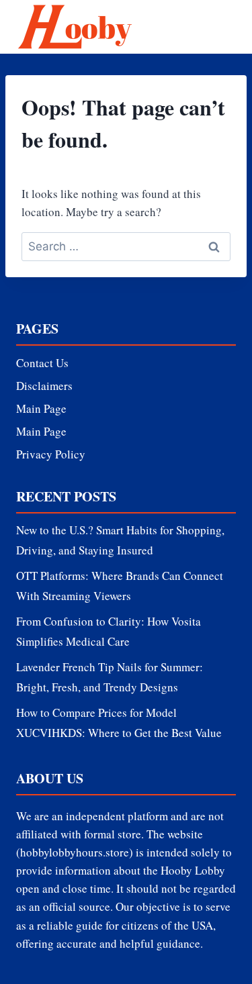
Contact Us (42, 363)
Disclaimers (44, 385)
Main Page (41, 408)
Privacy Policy (50, 454)
